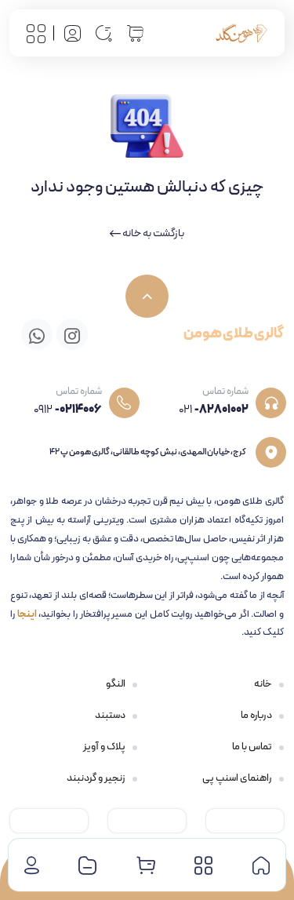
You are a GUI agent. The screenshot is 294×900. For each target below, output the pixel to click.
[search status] (103, 33)
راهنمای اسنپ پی (237, 778)
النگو (115, 684)
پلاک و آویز (104, 747)
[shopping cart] (134, 32)
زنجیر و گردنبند (96, 778)
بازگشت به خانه (152, 233)
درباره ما (256, 715)
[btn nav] (36, 33)
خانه (263, 684)
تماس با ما (252, 747)
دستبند (110, 715)
